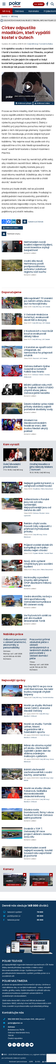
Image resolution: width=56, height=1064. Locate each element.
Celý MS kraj (36, 307)
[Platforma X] (18, 1045)
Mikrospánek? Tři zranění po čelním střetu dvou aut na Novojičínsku (38, 301)
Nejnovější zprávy (13, 680)
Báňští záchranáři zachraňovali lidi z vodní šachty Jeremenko (38, 772)
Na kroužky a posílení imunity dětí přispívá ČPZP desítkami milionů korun (37, 581)
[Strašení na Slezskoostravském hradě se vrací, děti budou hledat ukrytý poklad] (12, 424)
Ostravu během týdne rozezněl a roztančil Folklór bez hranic (37, 369)
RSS (38, 1062)
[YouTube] (31, 1045)
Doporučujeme (11, 292)
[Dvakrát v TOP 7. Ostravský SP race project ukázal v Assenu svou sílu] (12, 833)
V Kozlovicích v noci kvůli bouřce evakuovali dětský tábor (38, 333)
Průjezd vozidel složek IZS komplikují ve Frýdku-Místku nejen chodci (38, 547)
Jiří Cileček (46, 307)
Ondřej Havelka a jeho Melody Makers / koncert (41, 467)
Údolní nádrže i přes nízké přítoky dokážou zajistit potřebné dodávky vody (39, 406)
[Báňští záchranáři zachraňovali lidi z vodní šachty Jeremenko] (12, 774)
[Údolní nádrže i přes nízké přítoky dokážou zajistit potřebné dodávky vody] (12, 408)
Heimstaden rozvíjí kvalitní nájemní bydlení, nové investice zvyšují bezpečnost (38, 246)
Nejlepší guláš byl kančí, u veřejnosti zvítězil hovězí (39, 485)
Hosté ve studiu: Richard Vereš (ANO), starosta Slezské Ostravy (38, 708)
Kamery (8, 869)
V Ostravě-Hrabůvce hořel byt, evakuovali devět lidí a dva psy (36, 317)
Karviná (36, 358)
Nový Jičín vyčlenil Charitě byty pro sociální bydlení (38, 564)
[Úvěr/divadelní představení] (14, 454)
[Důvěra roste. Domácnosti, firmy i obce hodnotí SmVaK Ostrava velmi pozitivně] (12, 814)
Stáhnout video (43, 103)
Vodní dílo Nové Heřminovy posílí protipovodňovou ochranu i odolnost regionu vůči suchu (35, 266)
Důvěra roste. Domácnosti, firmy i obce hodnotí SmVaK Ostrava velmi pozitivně (39, 813)
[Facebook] (10, 1045)
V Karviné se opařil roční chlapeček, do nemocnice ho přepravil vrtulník (38, 351)
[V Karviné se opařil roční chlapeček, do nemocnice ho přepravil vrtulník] (12, 351)
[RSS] (27, 1045)
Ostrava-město (37, 375)
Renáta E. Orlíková (30, 716)
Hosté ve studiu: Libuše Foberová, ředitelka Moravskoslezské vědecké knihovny (37, 792)
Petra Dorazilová (47, 489)
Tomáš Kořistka (46, 44)
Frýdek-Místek (38, 553)
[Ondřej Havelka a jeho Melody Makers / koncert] (41, 454)
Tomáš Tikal (48, 553)
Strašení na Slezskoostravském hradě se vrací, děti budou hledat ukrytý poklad (36, 426)
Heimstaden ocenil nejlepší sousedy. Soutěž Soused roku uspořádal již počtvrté (38, 851)
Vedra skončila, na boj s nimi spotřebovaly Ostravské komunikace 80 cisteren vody (38, 600)
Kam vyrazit (11, 444)
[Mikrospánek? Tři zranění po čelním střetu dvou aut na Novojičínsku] (12, 302)
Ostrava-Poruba (38, 513)
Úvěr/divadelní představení (12, 466)
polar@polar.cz (15, 1023)
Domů (4, 16)
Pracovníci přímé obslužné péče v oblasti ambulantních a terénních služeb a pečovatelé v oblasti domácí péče (40, 649)
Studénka (36, 489)
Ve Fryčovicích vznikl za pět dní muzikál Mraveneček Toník (37, 618)
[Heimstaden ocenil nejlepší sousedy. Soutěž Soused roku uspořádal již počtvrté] (12, 852)
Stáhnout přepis (24, 103)
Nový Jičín (36, 570)
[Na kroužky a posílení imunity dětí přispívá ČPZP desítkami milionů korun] (12, 582)
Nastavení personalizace (18, 1062)
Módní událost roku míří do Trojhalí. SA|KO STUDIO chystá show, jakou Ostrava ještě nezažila (39, 389)
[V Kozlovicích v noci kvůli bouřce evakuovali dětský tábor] (12, 335)
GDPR (31, 1062)
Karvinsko (34, 11)
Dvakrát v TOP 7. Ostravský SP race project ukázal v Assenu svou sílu (38, 832)
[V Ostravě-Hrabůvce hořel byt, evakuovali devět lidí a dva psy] (12, 319)
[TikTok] (23, 1045)
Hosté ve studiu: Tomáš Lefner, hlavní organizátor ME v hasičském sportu (37, 728)
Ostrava (19, 11)
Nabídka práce (13, 634)
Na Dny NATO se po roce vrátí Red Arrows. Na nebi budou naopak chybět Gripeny (38, 690)
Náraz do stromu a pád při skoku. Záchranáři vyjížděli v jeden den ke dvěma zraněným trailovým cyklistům (37, 751)
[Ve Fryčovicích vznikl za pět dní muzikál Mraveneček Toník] (12, 620)
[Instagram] (14, 1045)
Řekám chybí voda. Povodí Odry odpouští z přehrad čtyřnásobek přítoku (38, 527)
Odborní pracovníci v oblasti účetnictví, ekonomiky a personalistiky (14, 643)
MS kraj (6, 11)
